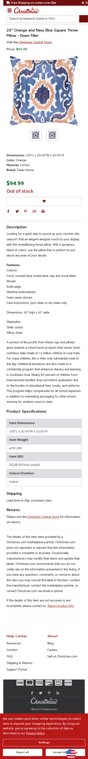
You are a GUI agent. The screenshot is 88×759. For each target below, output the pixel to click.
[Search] (83, 19)
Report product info (60, 606)
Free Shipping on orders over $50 (33, 3)
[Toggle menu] (9, 10)
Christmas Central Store (35, 42)
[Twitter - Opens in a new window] (39, 693)
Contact (12, 650)
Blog (50, 643)
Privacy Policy (35, 733)
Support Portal (17, 669)
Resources (14, 643)
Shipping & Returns (20, 663)
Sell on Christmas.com (62, 656)
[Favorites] (44, 201)
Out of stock (20, 191)
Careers (52, 650)
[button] (8, 211)
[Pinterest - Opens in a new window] (48, 693)
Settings (44, 742)
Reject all (22, 752)
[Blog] (57, 693)
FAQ (10, 656)
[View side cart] (86, 2)
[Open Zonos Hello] (69, 752)
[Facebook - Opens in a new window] (31, 693)
